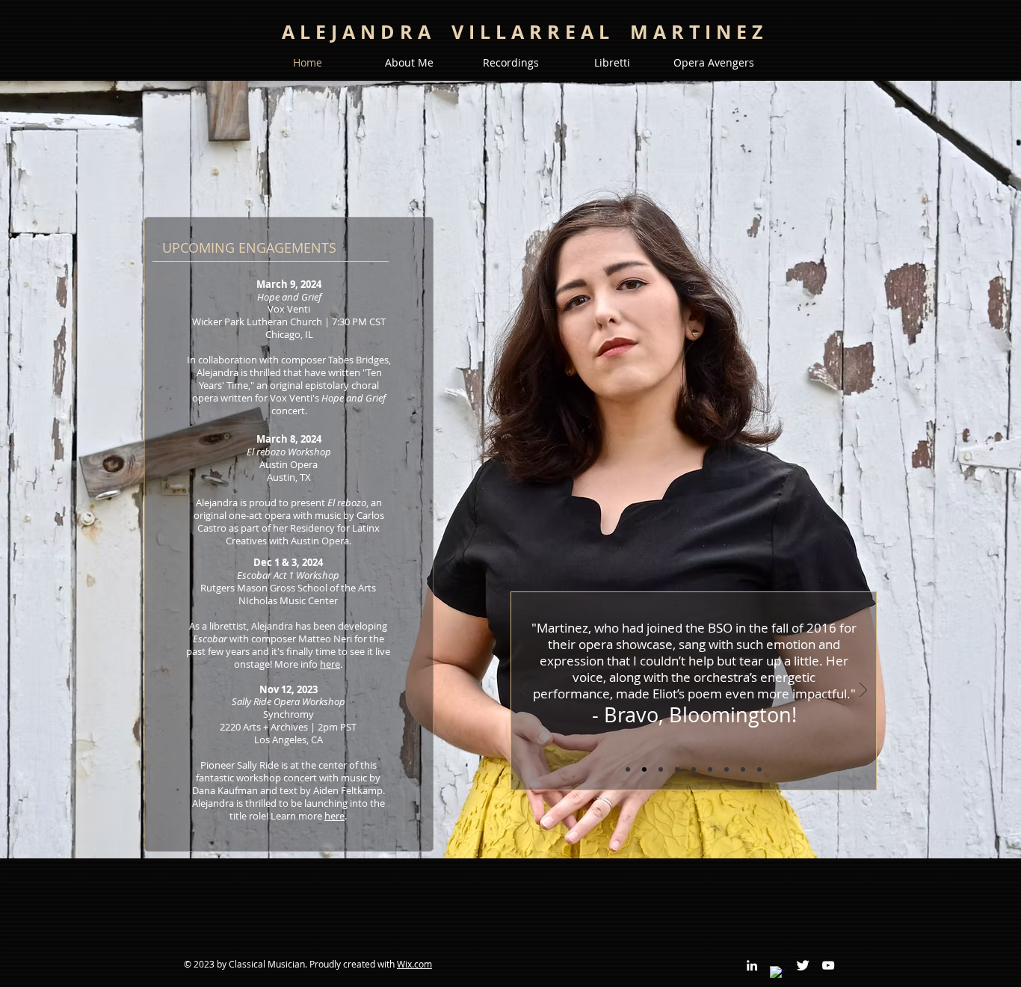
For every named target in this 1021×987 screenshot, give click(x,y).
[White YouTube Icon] (828, 965)
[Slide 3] (693, 769)
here (330, 664)
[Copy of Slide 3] (710, 769)
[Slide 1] (644, 769)
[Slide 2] (660, 769)
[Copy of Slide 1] (628, 769)
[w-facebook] (777, 973)
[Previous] (524, 691)
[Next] (863, 691)
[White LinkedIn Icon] (751, 965)
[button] (409, 63)
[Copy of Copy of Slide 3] (726, 769)
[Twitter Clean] (802, 965)
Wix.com (414, 964)
